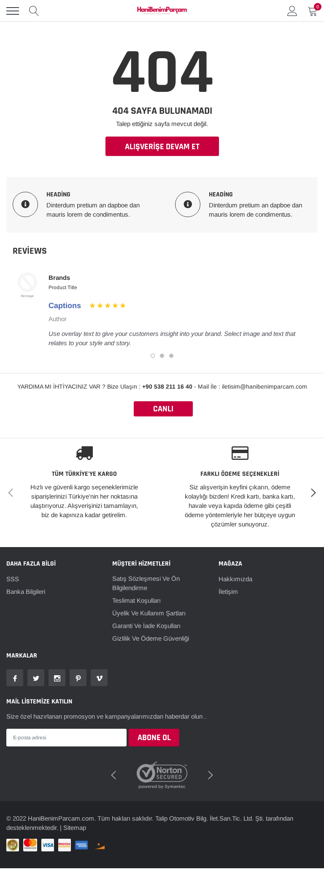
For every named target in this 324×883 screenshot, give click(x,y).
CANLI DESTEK (163, 409)
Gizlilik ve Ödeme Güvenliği (150, 638)
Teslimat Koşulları (136, 600)
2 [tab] (162, 356)
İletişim (228, 591)
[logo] (162, 10)
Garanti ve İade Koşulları (146, 625)
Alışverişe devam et (162, 146)
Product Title (63, 287)
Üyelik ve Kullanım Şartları (149, 613)
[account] (292, 10)
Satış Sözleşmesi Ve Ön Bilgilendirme (146, 583)
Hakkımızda (235, 578)
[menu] (12, 11)
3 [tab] (171, 356)
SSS (12, 578)
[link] (14, 677)
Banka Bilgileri (25, 591)
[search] (34, 10)
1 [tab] (153, 356)
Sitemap (74, 827)
